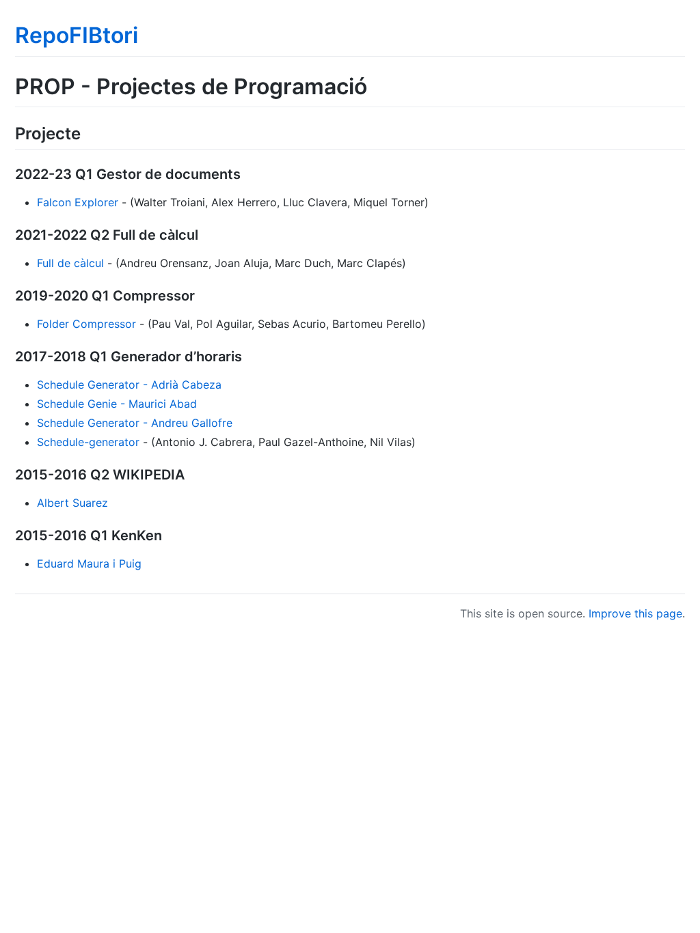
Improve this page (635, 613)
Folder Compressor (86, 324)
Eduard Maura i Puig (89, 563)
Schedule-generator (88, 442)
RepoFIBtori (76, 35)
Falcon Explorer (77, 202)
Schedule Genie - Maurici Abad (117, 403)
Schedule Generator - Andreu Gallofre (134, 423)
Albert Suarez (72, 503)
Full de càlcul (70, 263)
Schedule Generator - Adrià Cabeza (129, 384)
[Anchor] (89, 132)
